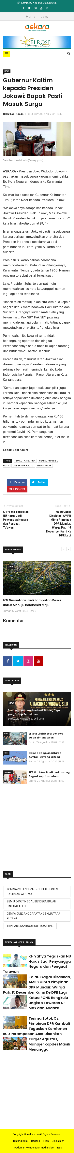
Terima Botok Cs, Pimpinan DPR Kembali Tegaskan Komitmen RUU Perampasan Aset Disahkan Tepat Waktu (36, 1028)
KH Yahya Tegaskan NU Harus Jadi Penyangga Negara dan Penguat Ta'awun (37, 964)
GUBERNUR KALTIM (23, 465)
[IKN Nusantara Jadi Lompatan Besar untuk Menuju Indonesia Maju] (37, 578)
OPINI (10, 567)
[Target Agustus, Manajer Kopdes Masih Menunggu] (15, 1043)
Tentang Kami (20, 1140)
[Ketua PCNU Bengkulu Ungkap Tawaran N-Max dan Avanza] (15, 1002)
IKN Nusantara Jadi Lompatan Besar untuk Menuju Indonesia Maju (32, 602)
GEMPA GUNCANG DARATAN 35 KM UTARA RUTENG (33, 916)
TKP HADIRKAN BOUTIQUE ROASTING (30, 925)
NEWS (6, 71)
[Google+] (35, 8)
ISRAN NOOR (44, 465)
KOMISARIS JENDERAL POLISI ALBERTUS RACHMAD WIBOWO (32, 892)
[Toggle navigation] (6, 54)
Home (31, 16)
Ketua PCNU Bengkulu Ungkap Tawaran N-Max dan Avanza (48, 1002)
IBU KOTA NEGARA (25, 460)
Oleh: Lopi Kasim (13, 114)
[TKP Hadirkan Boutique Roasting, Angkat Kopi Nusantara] (15, 777)
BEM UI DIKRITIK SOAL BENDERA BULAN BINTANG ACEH (31, 904)
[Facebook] (24, 8)
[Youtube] (41, 8)
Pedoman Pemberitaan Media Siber (34, 1147)
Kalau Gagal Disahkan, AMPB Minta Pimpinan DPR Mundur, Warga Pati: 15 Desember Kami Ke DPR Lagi (37, 984)
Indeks (42, 16)
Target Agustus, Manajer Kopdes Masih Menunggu (49, 1044)
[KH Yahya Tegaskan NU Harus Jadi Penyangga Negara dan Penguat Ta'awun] (15, 960)
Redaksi (35, 1140)
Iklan (46, 1140)
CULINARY (8, 772)
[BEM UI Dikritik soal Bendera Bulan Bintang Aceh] (15, 738)
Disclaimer (58, 1140)
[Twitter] (29, 8)
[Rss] (47, 8)
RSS (59, 1147)
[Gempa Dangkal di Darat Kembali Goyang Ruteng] (15, 758)
